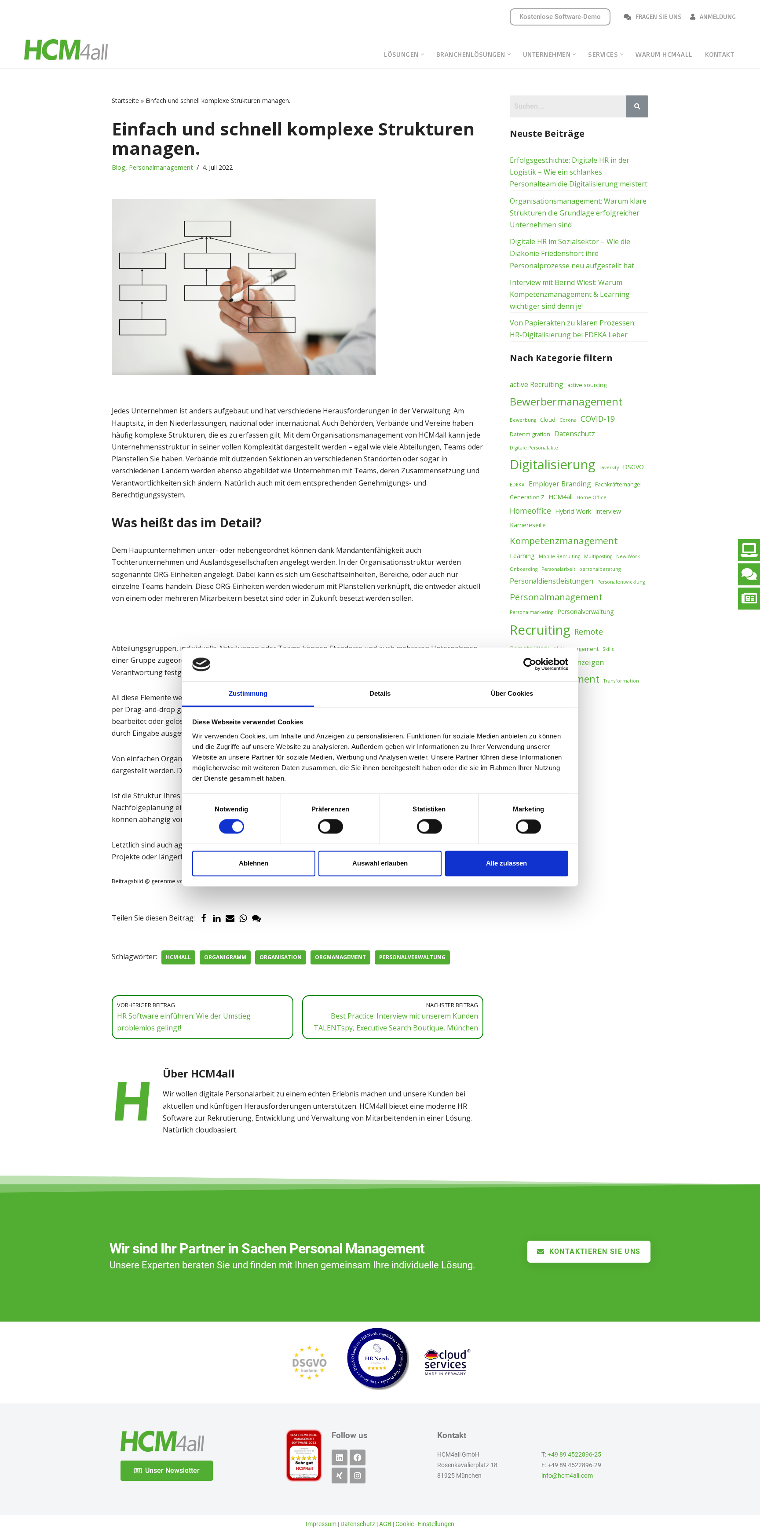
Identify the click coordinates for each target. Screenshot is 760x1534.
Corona (568, 420)
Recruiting (540, 630)
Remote (588, 631)
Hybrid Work (573, 511)
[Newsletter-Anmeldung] (749, 599)
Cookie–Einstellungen (424, 1524)
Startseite (125, 100)
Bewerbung (523, 420)
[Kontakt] (749, 574)
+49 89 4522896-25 (574, 1454)
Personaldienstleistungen (551, 581)
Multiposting (598, 556)
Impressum (321, 1524)
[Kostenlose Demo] (749, 550)
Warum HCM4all (664, 54)
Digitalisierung (553, 464)
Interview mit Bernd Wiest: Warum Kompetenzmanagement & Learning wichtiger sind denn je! (570, 294)
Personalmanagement (161, 167)
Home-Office (592, 497)
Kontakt (719, 54)
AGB (385, 1524)
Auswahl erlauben (380, 863)
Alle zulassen (506, 863)
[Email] (230, 918)
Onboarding (523, 569)
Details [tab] (380, 693)
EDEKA (517, 485)
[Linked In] (216, 918)
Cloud (547, 420)
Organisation (280, 957)
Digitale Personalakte (534, 448)
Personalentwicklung (621, 582)
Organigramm (225, 957)
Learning (522, 556)
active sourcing (587, 385)
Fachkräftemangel (618, 484)
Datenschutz (574, 433)
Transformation (621, 681)
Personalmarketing (531, 612)
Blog (118, 167)
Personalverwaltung (412, 957)
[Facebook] (203, 918)
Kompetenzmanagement (564, 540)
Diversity (609, 467)
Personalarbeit (558, 569)
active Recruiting (536, 384)
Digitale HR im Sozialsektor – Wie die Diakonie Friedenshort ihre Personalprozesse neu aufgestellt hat (572, 253)
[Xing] (339, 1475)
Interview (608, 511)
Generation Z (527, 497)
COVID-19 (598, 418)
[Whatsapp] (243, 918)
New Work (628, 556)
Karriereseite (528, 525)
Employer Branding (560, 484)
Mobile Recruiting (559, 556)
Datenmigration (530, 434)
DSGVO (633, 467)
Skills (608, 649)
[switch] (330, 827)
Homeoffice (530, 510)
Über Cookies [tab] (512, 693)
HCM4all (178, 957)
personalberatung (600, 569)
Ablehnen (253, 863)
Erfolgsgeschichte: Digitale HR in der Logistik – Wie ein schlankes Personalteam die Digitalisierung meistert (578, 172)
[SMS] (256, 918)
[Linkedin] (339, 1457)
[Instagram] (357, 1475)
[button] (422, 54)
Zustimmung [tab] (248, 693)
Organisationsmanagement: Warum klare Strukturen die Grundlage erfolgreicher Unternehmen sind (578, 213)
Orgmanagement (340, 957)
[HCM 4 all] (66, 49)
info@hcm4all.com (567, 1475)
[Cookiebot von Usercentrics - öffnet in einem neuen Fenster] (529, 664)
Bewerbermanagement (566, 401)
